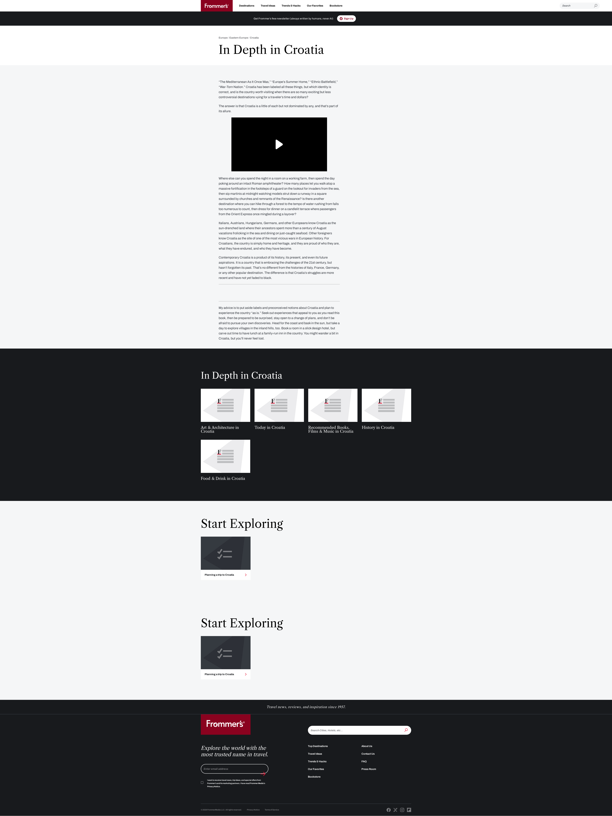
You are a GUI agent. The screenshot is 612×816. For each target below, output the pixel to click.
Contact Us (368, 753)
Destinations (246, 5)
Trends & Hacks (291, 5)
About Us (366, 746)
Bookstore (336, 5)
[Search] (406, 730)
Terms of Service (272, 810)
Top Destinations (318, 746)
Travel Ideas (268, 5)
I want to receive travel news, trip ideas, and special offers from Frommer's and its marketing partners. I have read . (236, 783)
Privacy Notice (253, 810)
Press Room (368, 769)
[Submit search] (597, 6)
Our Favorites (315, 5)
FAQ (364, 761)
